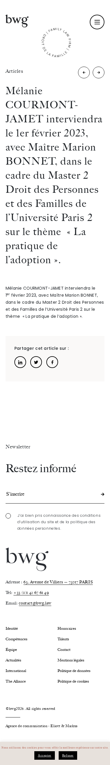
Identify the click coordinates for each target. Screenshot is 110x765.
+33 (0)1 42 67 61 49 (31, 592)
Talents (63, 639)
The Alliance (16, 681)
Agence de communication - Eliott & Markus (42, 726)
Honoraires (66, 628)
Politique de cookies (73, 681)
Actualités (13, 660)
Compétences (16, 639)
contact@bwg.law (35, 603)
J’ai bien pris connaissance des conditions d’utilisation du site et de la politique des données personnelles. (59, 522)
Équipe (11, 649)
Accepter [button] (44, 755)
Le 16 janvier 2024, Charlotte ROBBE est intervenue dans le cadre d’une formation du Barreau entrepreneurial (84, 73)
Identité (12, 628)
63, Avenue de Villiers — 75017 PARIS (58, 582)
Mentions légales (70, 660)
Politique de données (73, 670)
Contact (63, 649)
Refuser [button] (68, 755)
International (16, 670)
